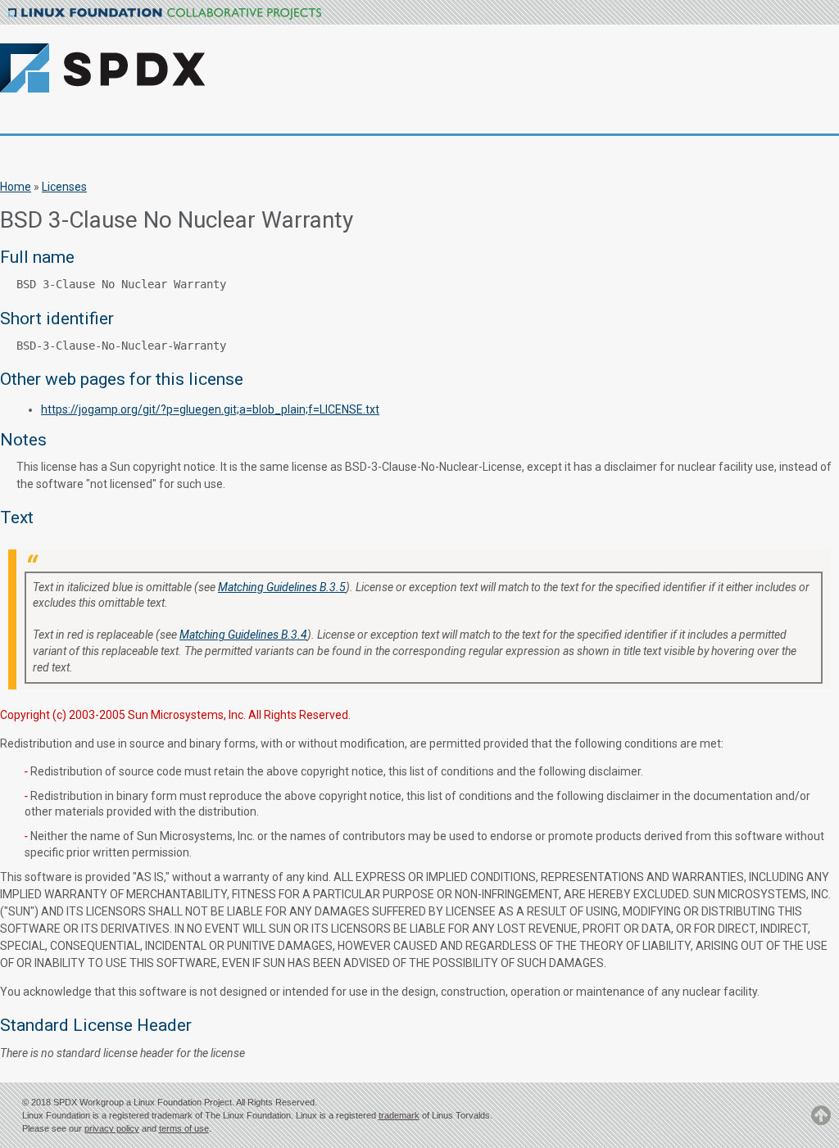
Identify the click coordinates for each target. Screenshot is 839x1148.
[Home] (171, 59)
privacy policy (111, 1128)
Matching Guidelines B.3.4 (243, 634)
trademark (399, 1115)
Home (15, 186)
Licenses (64, 186)
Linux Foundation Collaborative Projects (164, 14)
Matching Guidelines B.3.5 (282, 587)
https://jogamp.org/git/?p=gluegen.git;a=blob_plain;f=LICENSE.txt (210, 409)
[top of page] (821, 1123)
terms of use (184, 1128)
